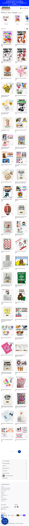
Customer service (4, 495)
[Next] (27, 18)
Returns (2, 492)
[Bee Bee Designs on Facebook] (17, 507)
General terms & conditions (5, 488)
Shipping (2, 493)
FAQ (2, 496)
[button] (4, 521)
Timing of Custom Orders (5, 489)
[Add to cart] (12, 41)
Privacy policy (3, 490)
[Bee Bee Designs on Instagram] (15, 507)
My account (3, 500)
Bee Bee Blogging (4, 499)
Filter (4, 28)
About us (2, 486)
